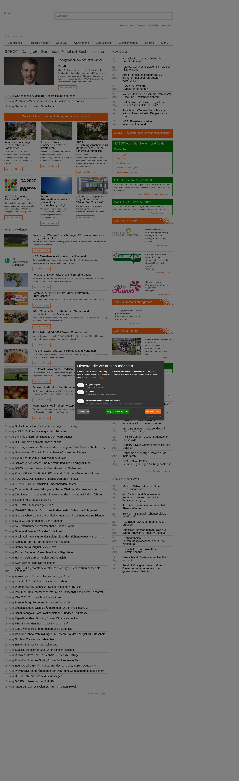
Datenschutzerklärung (93, 377)
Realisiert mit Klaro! (154, 416)
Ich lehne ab (83, 411)
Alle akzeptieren (153, 411)
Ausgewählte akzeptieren (117, 411)
